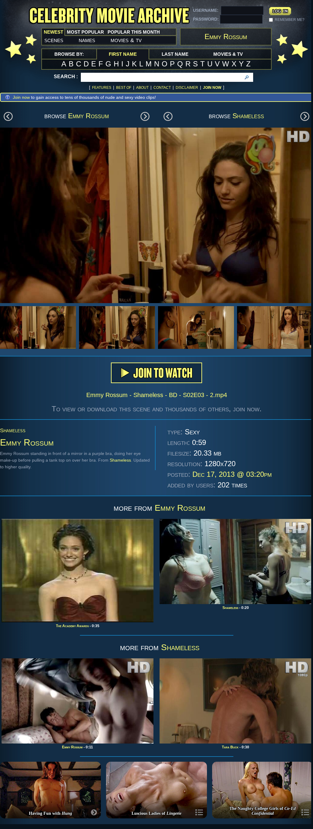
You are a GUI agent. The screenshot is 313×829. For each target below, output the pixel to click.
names (87, 40)
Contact (162, 87)
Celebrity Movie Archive (109, 16)
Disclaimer (187, 87)
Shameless (248, 116)
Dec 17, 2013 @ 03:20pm (232, 474)
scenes (53, 40)
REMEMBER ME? (289, 20)
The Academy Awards (72, 626)
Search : (66, 76)
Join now (21, 97)
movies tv (126, 40)
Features (101, 87)
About (142, 87)
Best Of (123, 87)
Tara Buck (230, 747)
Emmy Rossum (88, 116)
